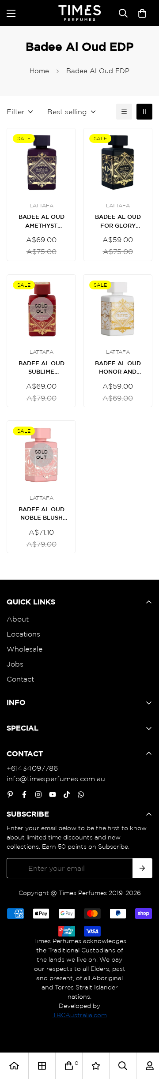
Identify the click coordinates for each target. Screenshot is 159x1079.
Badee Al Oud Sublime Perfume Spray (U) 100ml (41, 368)
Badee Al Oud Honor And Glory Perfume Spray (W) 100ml (117, 368)
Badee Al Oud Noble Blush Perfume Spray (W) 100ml (41, 514)
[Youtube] (52, 794)
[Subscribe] (142, 868)
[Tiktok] (66, 794)
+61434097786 (32, 768)
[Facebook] (24, 794)
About (18, 619)
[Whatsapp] (80, 794)
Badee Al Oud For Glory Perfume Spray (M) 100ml (118, 222)
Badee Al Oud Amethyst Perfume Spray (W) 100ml (41, 222)
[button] (142, 13)
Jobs (15, 664)
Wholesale (24, 649)
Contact (20, 679)
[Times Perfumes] (79, 13)
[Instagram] (38, 794)
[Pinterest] (10, 794)
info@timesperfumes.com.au (56, 779)
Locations (23, 634)
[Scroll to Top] (143, 1032)
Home (39, 71)
